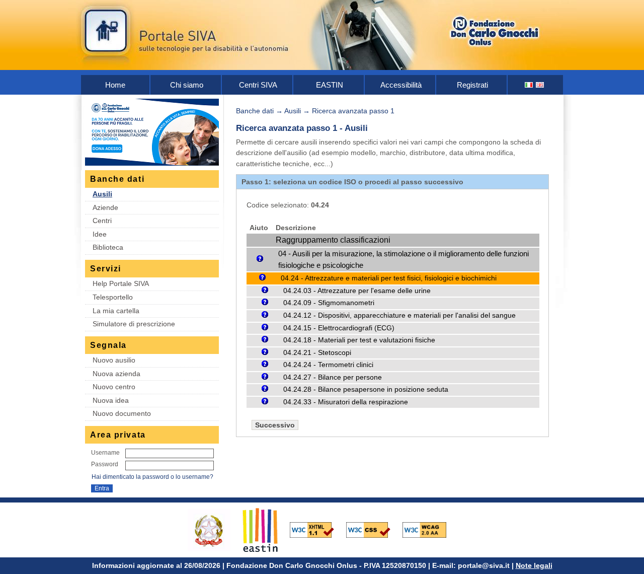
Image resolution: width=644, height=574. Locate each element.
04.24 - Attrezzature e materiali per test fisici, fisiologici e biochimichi (389, 278)
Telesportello (113, 297)
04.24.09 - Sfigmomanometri (328, 303)
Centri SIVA (258, 85)
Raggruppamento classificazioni (333, 240)
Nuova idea (111, 400)
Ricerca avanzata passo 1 (353, 111)
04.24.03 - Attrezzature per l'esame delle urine (357, 291)
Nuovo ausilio (114, 360)
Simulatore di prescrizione (134, 324)
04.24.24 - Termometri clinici (328, 365)
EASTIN (329, 85)
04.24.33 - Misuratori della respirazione (345, 402)
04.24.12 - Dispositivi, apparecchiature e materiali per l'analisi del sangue (399, 315)
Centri (102, 221)
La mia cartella (116, 311)
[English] (540, 85)
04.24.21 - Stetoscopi (317, 352)
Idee (100, 234)
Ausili (102, 194)
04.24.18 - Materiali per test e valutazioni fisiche (359, 340)
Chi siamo (186, 85)
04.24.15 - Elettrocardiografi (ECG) (338, 328)
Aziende (105, 207)
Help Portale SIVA (121, 283)
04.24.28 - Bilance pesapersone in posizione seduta (365, 389)
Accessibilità (401, 85)
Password (104, 464)
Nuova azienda (116, 374)
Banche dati (255, 111)
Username (105, 453)
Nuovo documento (122, 413)
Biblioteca (108, 247)
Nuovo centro (114, 387)
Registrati (472, 85)
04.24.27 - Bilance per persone (332, 377)
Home (115, 85)
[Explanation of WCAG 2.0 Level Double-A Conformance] (430, 529)
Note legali (534, 565)
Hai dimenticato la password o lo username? (152, 477)
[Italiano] (529, 85)
